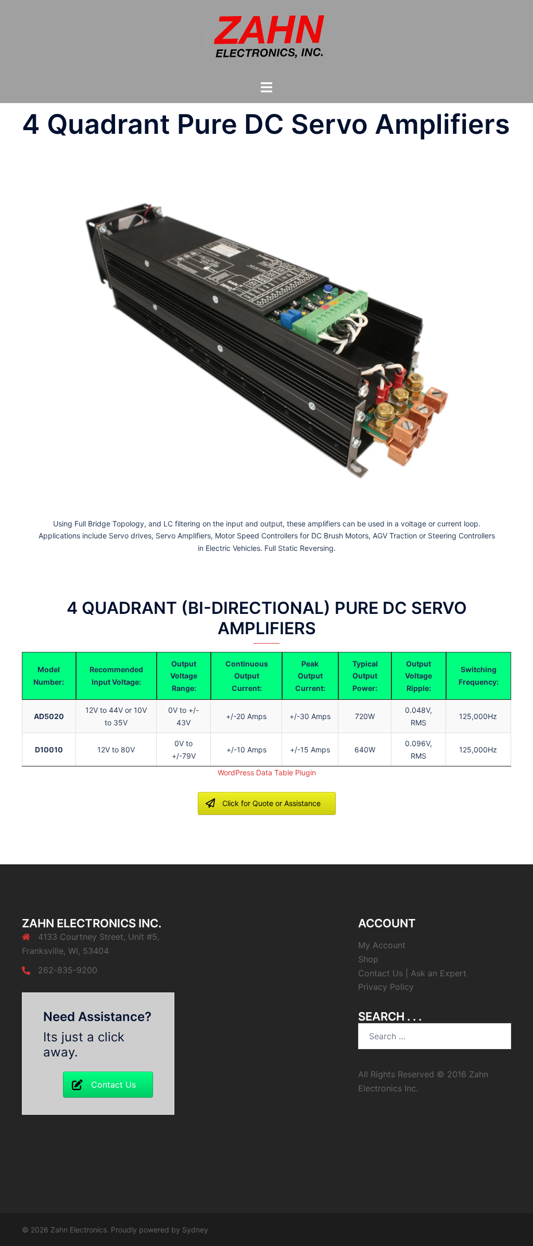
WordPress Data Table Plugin (267, 772)
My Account (381, 945)
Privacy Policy (386, 986)
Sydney (195, 1229)
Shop (368, 959)
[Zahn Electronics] (266, 39)
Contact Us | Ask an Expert (412, 973)
